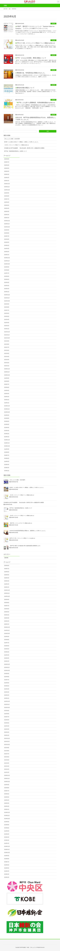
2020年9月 (6, 378)
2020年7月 (6, 384)
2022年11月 (7, 297)
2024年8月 (6, 233)
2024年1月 (6, 254)
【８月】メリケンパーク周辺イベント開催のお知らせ (22, 515)
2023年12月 (7, 257)
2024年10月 (7, 226)
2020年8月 (6, 381)
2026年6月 (6, 165)
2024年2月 (6, 251)
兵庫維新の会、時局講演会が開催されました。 (30, 73)
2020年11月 (7, 371)
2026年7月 (6, 162)
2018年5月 (6, 461)
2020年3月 (6, 396)
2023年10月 (7, 263)
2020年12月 (7, 368)
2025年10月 (7, 189)
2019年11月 (7, 409)
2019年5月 (6, 424)
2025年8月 (6, 196)
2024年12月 (7, 220)
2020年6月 (6, 387)
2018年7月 (6, 455)
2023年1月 (6, 291)
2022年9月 (6, 304)
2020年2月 (6, 399)
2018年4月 (6, 464)
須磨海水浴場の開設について (24, 88)
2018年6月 (6, 458)
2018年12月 (7, 439)
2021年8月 (6, 344)
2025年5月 (6, 205)
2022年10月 (7, 301)
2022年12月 (7, 294)
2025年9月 (6, 192)
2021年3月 (6, 359)
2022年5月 (6, 316)
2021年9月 (6, 341)
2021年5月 (6, 353)
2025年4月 (6, 208)
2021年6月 (6, 350)
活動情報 (53, 23)
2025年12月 (7, 183)
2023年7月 (6, 273)
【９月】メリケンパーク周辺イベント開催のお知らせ (16, 145)
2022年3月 (6, 322)
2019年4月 (6, 427)
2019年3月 (6, 430)
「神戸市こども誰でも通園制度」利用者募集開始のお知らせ (35, 102)
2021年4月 (6, 356)
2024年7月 (6, 236)
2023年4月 (6, 282)
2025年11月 (7, 186)
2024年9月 (6, 230)
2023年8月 (6, 270)
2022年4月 (6, 319)
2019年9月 (6, 415)
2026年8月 (6, 159)
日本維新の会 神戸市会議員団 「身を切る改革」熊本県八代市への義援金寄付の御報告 (24, 148)
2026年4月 (6, 171)
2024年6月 (6, 239)
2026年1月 (6, 180)
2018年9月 (6, 449)
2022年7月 (6, 310)
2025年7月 (6, 199)
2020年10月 (7, 375)
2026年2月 (6, 177)
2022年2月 (6, 325)
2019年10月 (7, 412)
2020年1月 (6, 402)
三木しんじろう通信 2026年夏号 (12, 138)
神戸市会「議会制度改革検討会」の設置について (15, 151)
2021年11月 (7, 334)
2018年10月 (7, 446)
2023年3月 (6, 285)
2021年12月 (7, 331)
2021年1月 (6, 365)
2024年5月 (6, 242)
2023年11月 (7, 260)
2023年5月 (6, 279)
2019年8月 (6, 418)
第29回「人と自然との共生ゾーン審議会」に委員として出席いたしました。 (21, 141)
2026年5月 (6, 168)
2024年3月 (6, 248)
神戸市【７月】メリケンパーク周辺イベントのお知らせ (22, 538)
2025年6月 (6, 202)
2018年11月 (7, 443)
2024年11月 (7, 223)
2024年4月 (6, 245)
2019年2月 (6, 433)
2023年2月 (6, 288)
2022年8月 (6, 307)
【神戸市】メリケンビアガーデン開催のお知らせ (21, 523)
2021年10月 (7, 338)
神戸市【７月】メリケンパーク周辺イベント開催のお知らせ (35, 43)
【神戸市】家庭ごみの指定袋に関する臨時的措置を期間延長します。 (25, 545)
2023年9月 (6, 267)
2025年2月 (6, 214)
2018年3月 (6, 467)
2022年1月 (6, 328)
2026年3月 (6, 174)
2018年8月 (6, 452)
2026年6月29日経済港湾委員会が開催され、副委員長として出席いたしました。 (28, 530)
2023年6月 (6, 276)
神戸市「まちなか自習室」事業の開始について (30, 58)
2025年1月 (6, 217)
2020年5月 (6, 390)
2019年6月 (6, 421)
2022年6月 (6, 313)
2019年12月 (7, 405)
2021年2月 (6, 362)
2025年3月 (6, 211)
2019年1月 (6, 436)
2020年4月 (6, 393)
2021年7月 (6, 347)
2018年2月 (6, 470)
